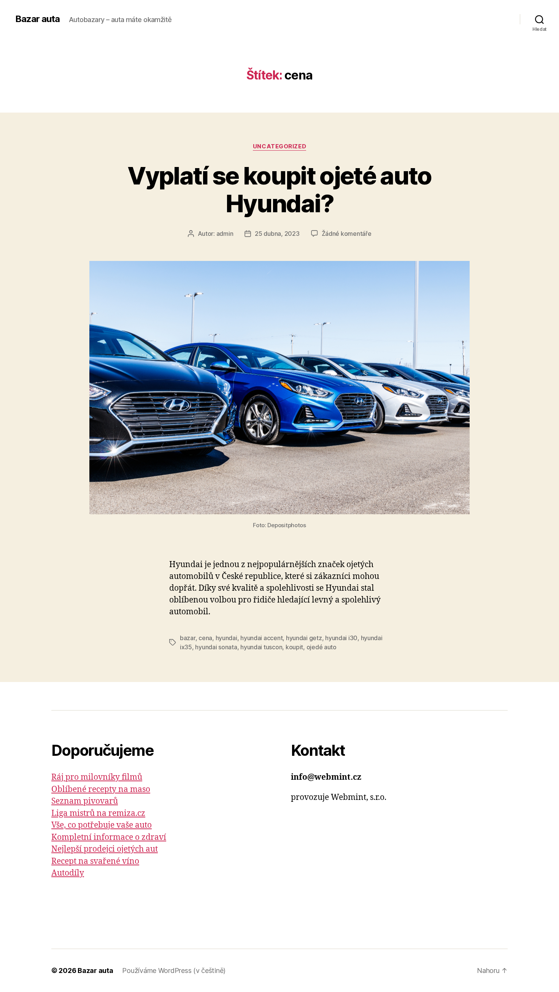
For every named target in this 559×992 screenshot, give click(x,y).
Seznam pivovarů (84, 801)
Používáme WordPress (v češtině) (174, 971)
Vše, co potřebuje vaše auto (101, 825)
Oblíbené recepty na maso (100, 789)
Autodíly (67, 873)
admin (224, 233)
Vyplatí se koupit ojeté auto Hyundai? (279, 189)
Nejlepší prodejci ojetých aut (104, 849)
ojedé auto (321, 647)
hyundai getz (304, 638)
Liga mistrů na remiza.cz (98, 813)
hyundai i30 (341, 638)
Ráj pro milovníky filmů (96, 777)
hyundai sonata (216, 647)
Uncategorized (279, 146)
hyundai (226, 638)
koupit (294, 647)
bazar (187, 638)
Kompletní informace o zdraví (108, 837)
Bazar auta (37, 19)
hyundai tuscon (261, 647)
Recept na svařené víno (95, 861)
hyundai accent (261, 638)
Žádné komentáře (347, 233)
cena (205, 638)
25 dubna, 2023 (277, 233)
